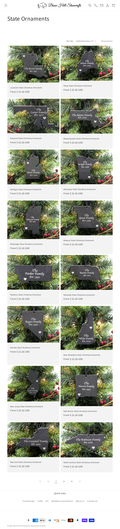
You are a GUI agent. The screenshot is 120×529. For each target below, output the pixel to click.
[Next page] (80, 481)
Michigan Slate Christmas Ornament (25, 189)
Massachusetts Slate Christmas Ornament (81, 138)
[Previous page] (40, 481)
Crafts (40, 501)
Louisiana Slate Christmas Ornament (26, 88)
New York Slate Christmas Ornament (25, 462)
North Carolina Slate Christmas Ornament (81, 462)
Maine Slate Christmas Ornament (78, 86)
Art (47, 501)
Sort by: (69, 41)
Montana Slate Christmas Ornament (25, 295)
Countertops (29, 501)
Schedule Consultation (62, 501)
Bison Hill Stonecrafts (21, 526)
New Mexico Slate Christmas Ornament (80, 411)
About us (80, 501)
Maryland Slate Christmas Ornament (26, 138)
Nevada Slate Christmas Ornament (25, 348)
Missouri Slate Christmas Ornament (79, 240)
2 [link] (56, 481)
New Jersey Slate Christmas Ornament (26, 406)
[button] (6, 5)
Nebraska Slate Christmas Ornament (79, 295)
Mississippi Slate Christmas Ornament (26, 244)
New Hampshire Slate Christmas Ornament (82, 355)
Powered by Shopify (38, 526)
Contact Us (92, 501)
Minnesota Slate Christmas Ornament (80, 189)
